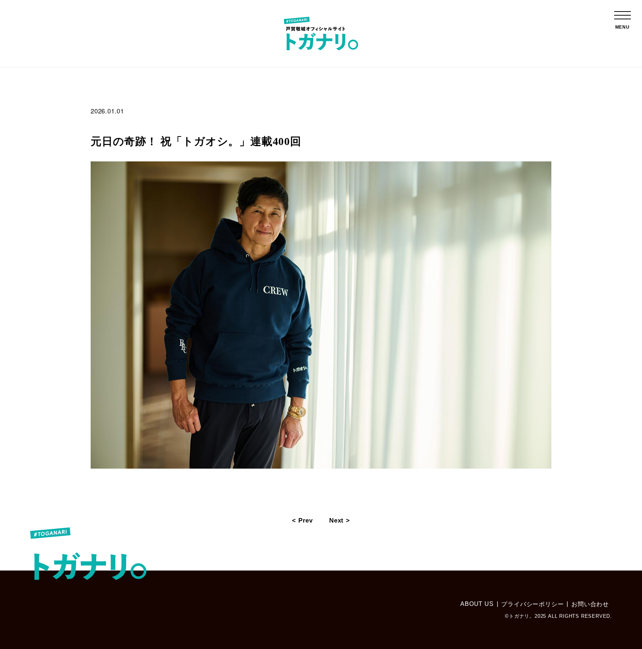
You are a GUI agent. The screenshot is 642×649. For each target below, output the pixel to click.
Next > (339, 520)
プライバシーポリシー (532, 604)
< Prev (302, 520)
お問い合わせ (590, 604)
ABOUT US (476, 604)
